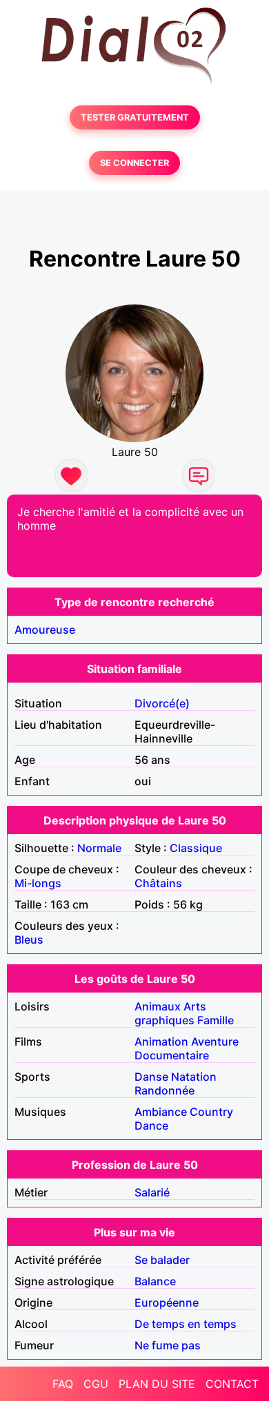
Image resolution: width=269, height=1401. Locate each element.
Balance (155, 1281)
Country (211, 1112)
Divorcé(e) (162, 703)
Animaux (157, 1006)
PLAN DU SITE (157, 1384)
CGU (95, 1384)
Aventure (215, 1041)
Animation (161, 1041)
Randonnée (164, 1090)
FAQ (62, 1384)
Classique (196, 848)
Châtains (158, 883)
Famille (215, 1020)
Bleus (28, 939)
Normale (99, 848)
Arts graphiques (170, 1013)
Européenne (166, 1302)
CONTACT (232, 1384)
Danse (151, 1076)
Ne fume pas (167, 1345)
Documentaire (171, 1055)
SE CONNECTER (134, 163)
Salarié (152, 1192)
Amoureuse (44, 629)
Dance (151, 1125)
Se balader (162, 1260)
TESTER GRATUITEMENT (135, 117)
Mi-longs (37, 883)
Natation (194, 1076)
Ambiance (160, 1112)
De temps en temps (185, 1324)
